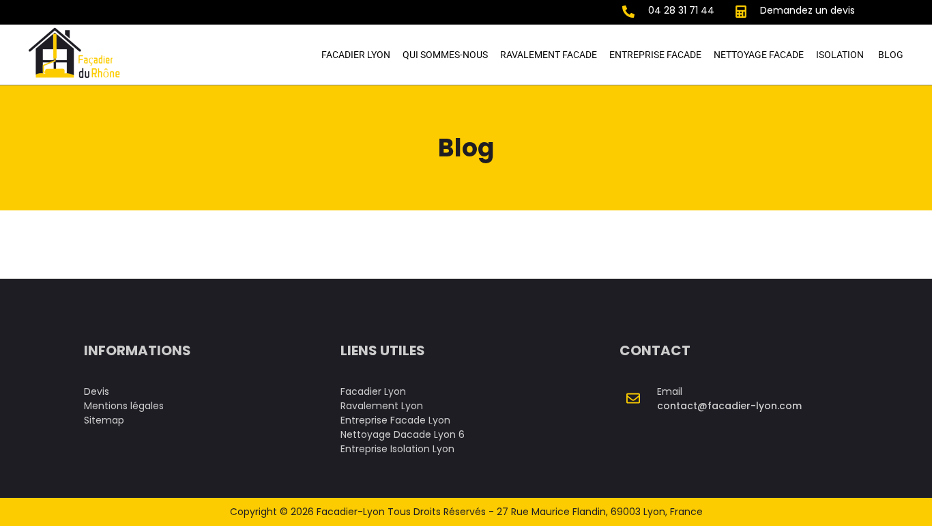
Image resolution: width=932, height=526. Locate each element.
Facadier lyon (355, 54)
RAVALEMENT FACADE (548, 54)
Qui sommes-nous (445, 54)
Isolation (841, 54)
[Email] (633, 398)
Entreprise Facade (655, 54)
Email (669, 391)
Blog (890, 54)
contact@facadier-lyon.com (729, 406)
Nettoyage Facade (759, 54)
